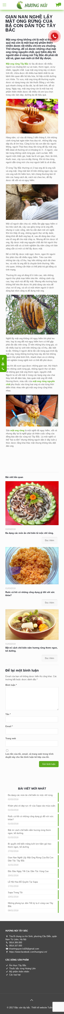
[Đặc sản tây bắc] (32, 5)
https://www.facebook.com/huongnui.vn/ (28, 952)
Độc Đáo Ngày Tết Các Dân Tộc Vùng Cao (28, 871)
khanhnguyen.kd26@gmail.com (24, 949)
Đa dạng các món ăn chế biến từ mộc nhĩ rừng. (29, 533)
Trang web (10, 738)
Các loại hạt (15, 974)
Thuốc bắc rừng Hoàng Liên (22, 968)
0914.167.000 (15, 945)
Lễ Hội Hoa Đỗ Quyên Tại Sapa (23, 882)
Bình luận (11, 685)
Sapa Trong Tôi (15, 892)
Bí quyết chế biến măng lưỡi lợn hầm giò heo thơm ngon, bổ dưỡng (29, 845)
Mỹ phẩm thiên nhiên (19, 971)
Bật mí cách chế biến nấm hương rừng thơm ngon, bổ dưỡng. (29, 831)
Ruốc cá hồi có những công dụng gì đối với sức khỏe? (30, 818)
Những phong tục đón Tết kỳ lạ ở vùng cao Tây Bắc (30, 904)
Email (9, 726)
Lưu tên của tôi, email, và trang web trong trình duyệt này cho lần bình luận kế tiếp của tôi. (29, 755)
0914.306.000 (15, 942)
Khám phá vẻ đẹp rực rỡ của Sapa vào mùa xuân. (32, 806)
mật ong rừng (17, 430)
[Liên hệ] (55, 37)
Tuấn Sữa (52, 1007)
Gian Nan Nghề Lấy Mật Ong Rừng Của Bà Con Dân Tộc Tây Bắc (30, 859)
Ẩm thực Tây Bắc (17, 965)
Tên (8, 714)
